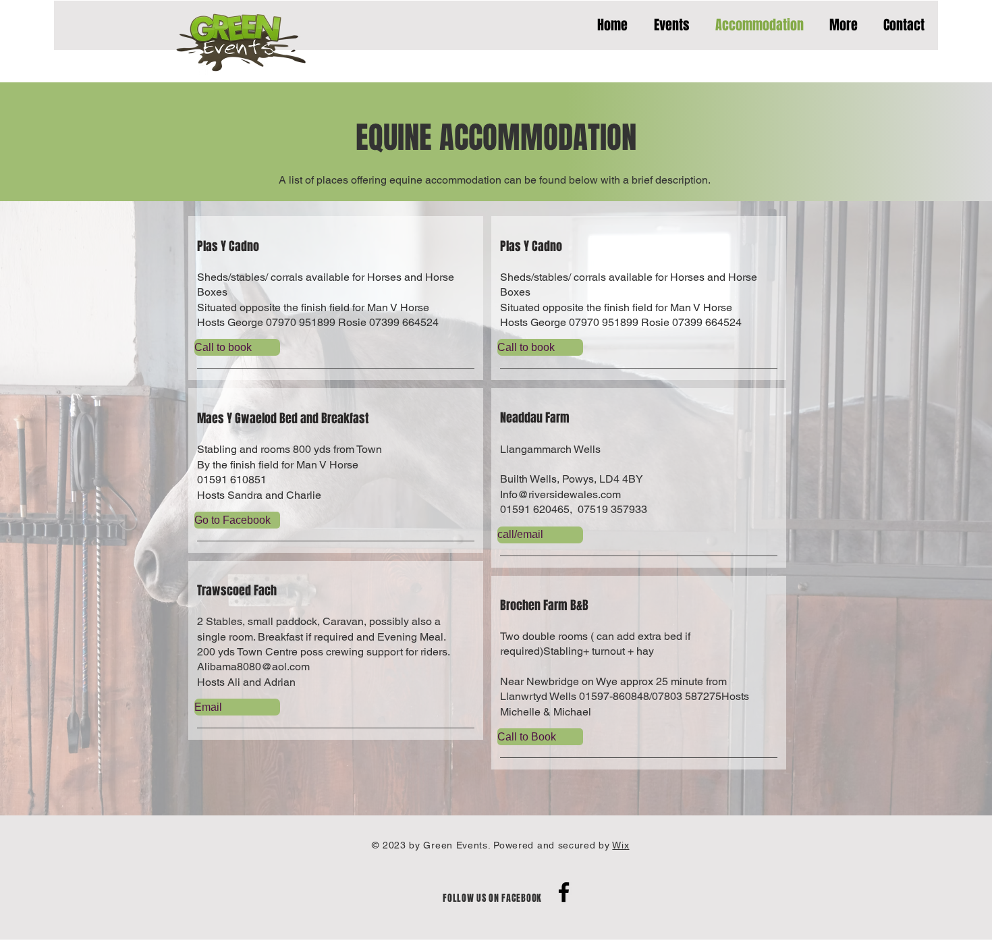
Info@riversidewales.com (560, 494)
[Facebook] (564, 892)
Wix (620, 845)
